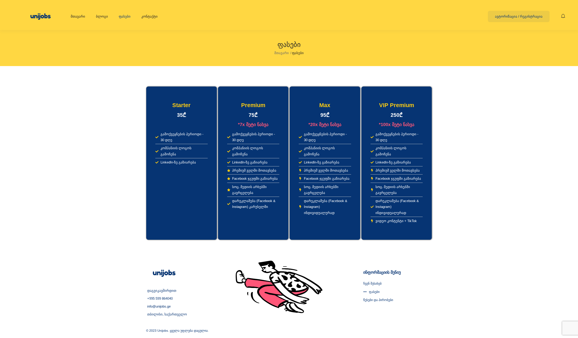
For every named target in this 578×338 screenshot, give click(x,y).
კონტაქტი (149, 16)
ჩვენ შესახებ (372, 283)
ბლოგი (102, 16)
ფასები (125, 16)
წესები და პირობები (378, 300)
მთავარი (78, 16)
